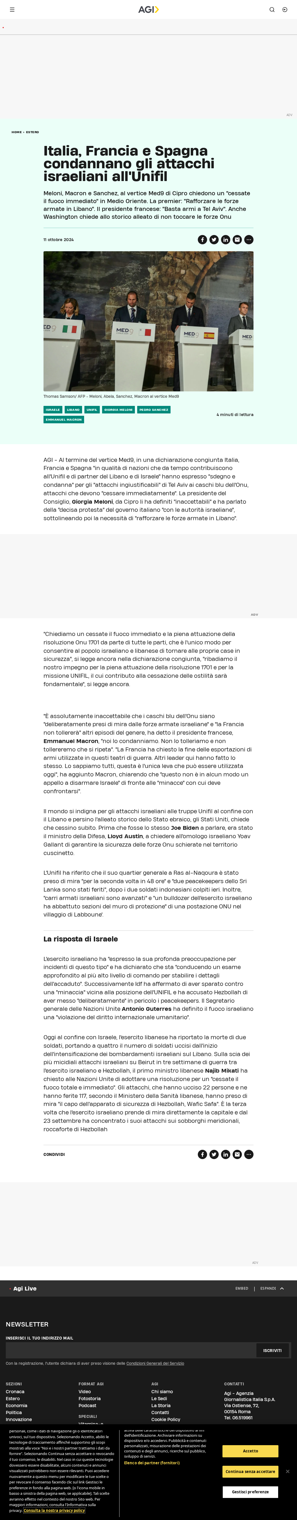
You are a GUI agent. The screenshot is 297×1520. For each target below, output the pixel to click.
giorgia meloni (118, 410)
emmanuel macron (64, 419)
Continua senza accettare (250, 1471)
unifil (92, 410)
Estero (32, 132)
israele (53, 410)
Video (85, 1391)
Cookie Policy (165, 1419)
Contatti (160, 1412)
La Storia (161, 1405)
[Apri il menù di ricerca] (272, 9)
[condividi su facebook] (202, 239)
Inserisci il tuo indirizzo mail (39, 1338)
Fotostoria (90, 1398)
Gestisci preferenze (250, 1491)
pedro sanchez (154, 410)
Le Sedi (159, 1398)
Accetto (250, 1451)
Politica (14, 1412)
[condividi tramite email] (237, 239)
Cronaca (15, 1391)
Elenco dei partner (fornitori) (152, 1462)
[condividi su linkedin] (225, 239)
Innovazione (19, 1419)
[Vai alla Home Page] (148, 9)
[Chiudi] (287, 1471)
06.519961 (242, 1417)
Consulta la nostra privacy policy (54, 1510)
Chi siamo (162, 1391)
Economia (16, 1405)
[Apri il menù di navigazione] (12, 9)
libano (73, 410)
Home (17, 132)
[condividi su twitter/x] (214, 239)
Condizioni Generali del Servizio (155, 1363)
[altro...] (248, 239)
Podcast (87, 1405)
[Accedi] (285, 9)
